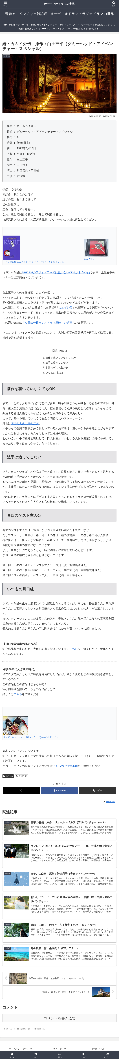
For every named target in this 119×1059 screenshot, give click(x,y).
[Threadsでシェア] (46, 891)
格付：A (9, 776)
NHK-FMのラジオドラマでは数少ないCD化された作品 (56, 272)
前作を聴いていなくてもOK (61, 357)
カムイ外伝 (89, 259)
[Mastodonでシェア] (46, 883)
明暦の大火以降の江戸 (25, 423)
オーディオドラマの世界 (59, 3)
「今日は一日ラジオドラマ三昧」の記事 (47, 322)
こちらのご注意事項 (65, 766)
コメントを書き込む (59, 1018)
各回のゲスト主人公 (57, 367)
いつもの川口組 (54, 372)
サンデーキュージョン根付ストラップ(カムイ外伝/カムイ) (31, 737)
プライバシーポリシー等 (21, 1049)
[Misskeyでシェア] (99, 883)
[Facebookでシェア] (20, 891)
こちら (18, 694)
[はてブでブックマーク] (99, 891)
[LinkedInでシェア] (73, 900)
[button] (97, 790)
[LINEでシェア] (20, 900)
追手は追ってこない (57, 362)
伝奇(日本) (22, 776)
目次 (55, 350)
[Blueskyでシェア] (73, 883)
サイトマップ (59, 1049)
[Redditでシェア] (73, 891)
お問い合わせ (98, 1049)
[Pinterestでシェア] (46, 900)
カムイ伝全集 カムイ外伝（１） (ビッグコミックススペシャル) (33, 262)
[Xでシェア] (20, 883)
